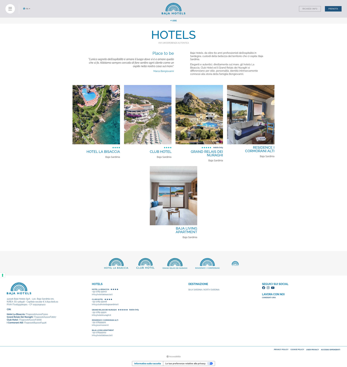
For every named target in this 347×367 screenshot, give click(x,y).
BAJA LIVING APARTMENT (186, 230)
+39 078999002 (99, 333)
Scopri (96, 114)
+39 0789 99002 (99, 292)
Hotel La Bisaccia (103, 152)
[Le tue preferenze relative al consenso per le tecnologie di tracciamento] (2, 275)
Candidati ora (269, 297)
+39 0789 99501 (99, 312)
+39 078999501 (99, 322)
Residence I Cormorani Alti (259, 149)
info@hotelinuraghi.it (101, 315)
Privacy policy (281, 349)
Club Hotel (160, 152)
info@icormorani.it (100, 325)
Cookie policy (297, 349)
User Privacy (312, 349)
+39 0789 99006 (99, 302)
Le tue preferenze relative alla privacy (185, 363)
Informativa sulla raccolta (147, 363)
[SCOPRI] (96, 114)
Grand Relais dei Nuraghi (207, 153)
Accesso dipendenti (330, 349)
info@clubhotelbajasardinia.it (105, 305)
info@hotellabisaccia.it (102, 294)
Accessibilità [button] (175, 356)
